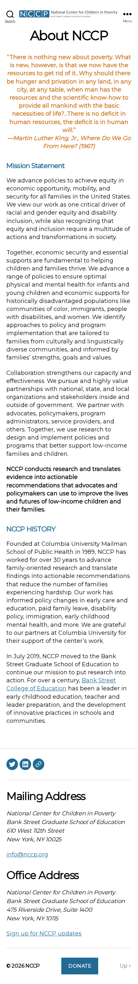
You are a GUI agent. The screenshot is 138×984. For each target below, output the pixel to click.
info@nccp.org (27, 854)
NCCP (32, 966)
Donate (79, 966)
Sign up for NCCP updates (44, 933)
